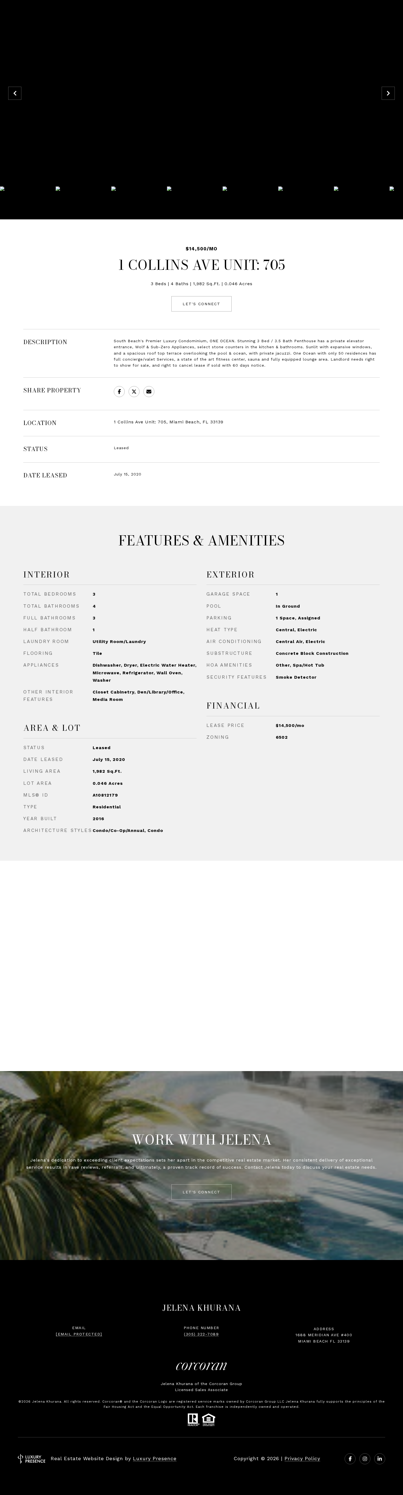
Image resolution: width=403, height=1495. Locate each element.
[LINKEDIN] (379, 1458)
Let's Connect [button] (201, 304)
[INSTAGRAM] (364, 1458)
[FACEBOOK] (350, 1458)
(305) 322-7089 (201, 1334)
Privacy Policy (302, 1458)
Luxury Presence (155, 1458)
